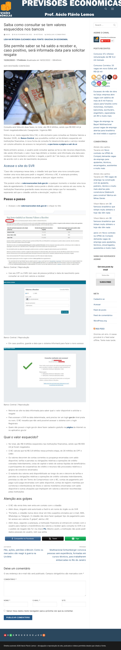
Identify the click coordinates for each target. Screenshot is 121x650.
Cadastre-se (99, 299)
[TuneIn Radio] (19, 635)
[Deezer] (35, 635)
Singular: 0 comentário (56, 34)
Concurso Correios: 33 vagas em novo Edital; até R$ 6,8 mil (105, 68)
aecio (7, 34)
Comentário (10, 579)
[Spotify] (10, 635)
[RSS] (43, 635)
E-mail (36, 600)
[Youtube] (5, 635)
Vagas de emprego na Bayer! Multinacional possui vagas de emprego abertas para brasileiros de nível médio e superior (105, 127)
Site (64, 600)
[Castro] (24, 635)
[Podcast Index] (38, 635)
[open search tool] (106, 9)
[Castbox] (27, 635)
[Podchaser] (30, 635)
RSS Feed (100, 329)
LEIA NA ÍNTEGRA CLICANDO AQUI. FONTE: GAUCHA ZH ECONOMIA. (36, 39)
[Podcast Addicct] (21, 635)
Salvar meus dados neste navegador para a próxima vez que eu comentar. (39, 611)
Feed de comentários (103, 315)
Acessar (97, 304)
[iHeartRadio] (16, 635)
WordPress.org (100, 321)
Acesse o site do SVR (19, 166)
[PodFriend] (41, 635)
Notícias (39, 34)
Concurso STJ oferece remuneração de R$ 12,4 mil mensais (104, 57)
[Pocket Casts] (32, 635)
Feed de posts (100, 310)
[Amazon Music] (13, 635)
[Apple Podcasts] (7, 635)
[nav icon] (112, 8)
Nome (7, 600)
